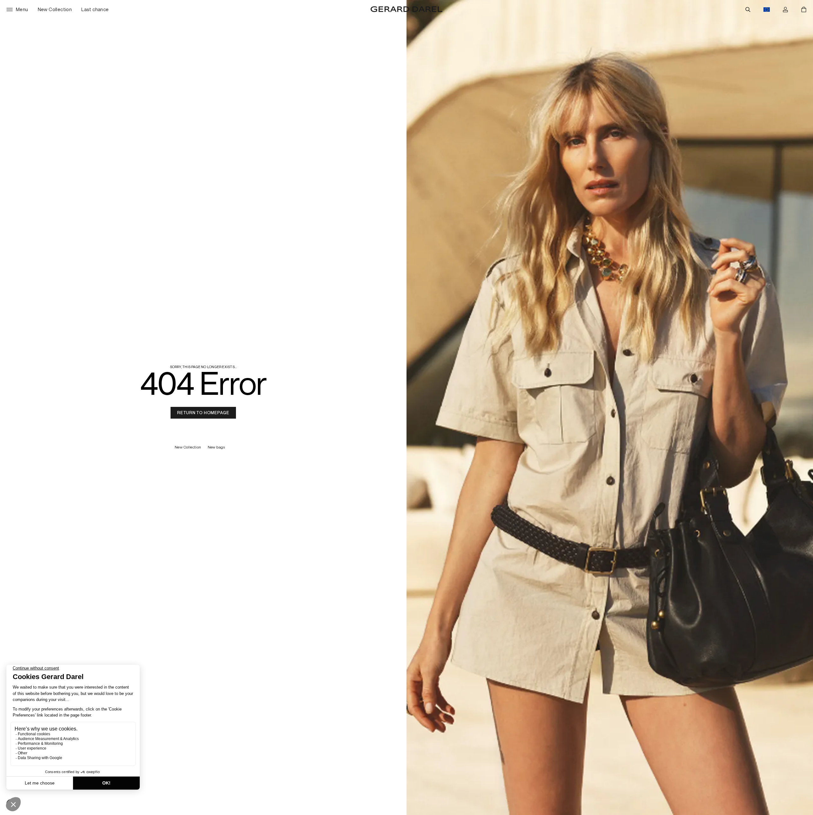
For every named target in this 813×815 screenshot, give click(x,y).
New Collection (188, 447)
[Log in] (785, 9)
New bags (216, 447)
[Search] (748, 9)
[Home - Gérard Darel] (406, 9)
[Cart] (804, 9)
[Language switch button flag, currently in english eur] (766, 9)
